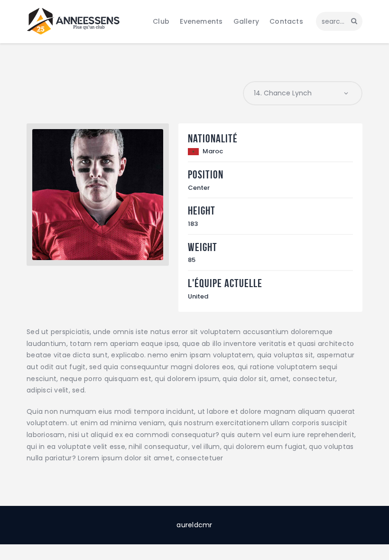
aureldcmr (194, 525)
